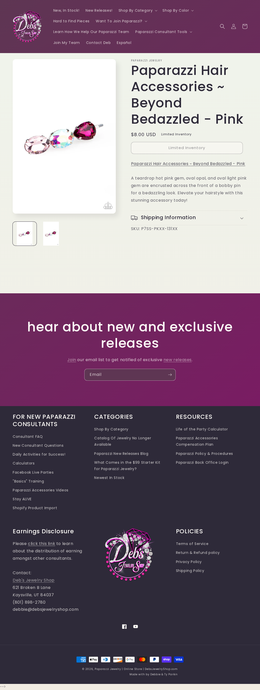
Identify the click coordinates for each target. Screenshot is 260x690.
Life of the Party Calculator (202, 429)
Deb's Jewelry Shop (34, 580)
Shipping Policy (190, 570)
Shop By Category (111, 429)
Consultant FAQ (28, 436)
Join (71, 360)
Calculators (24, 463)
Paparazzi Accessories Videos (41, 490)
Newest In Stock (109, 477)
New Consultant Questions (38, 445)
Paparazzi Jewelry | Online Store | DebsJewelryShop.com (136, 669)
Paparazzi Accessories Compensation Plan (197, 441)
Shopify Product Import (35, 507)
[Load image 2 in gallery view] (51, 234)
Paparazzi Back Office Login (202, 462)
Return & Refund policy (198, 552)
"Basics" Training (28, 481)
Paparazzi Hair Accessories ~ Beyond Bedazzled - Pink (188, 164)
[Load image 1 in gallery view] (25, 234)
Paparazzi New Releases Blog (121, 453)
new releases (178, 360)
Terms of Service (192, 543)
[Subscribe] (169, 375)
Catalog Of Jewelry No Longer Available (122, 441)
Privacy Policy (189, 561)
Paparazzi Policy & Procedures (204, 453)
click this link (41, 544)
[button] (138, 10)
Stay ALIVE (22, 499)
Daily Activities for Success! (39, 454)
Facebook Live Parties (33, 472)
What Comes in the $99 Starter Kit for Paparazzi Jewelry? (127, 465)
